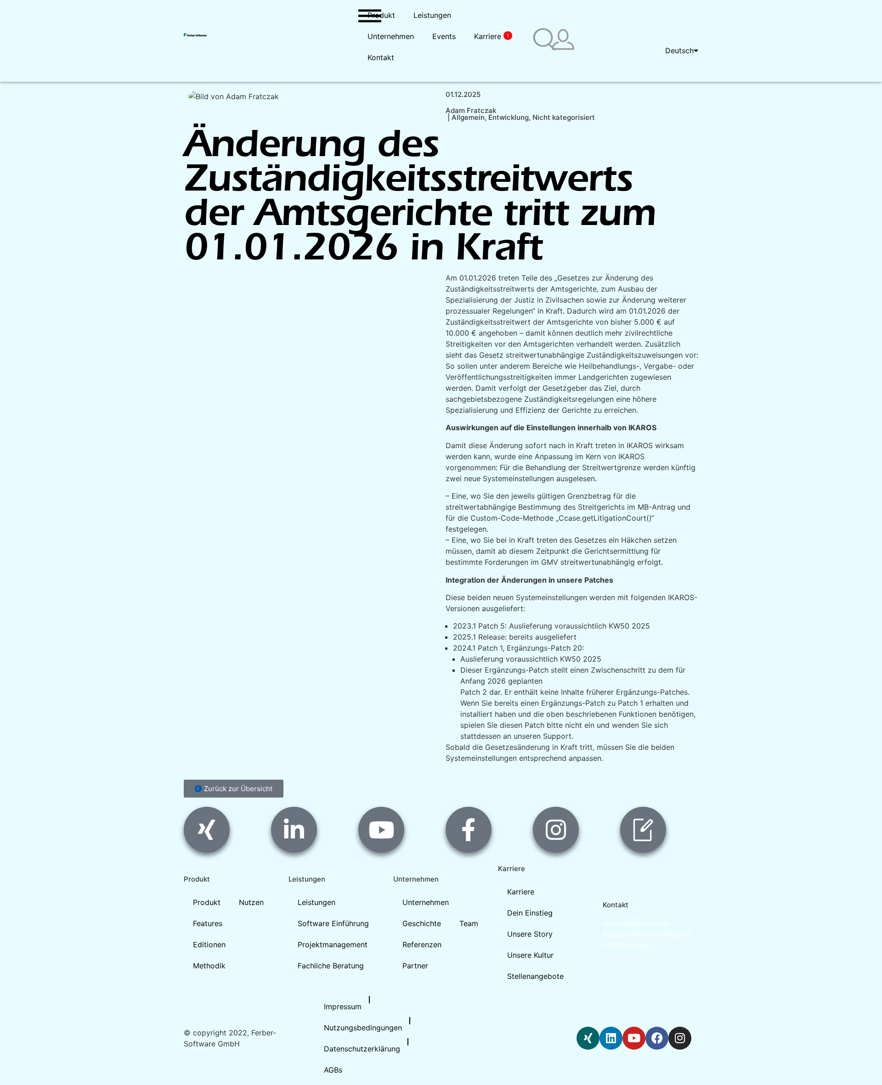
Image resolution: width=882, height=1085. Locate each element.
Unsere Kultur (530, 955)
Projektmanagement (333, 944)
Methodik (209, 965)
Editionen (209, 944)
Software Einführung (333, 923)
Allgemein (468, 117)
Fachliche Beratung (331, 965)
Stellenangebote (535, 976)
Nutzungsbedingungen (363, 1027)
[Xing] (588, 1038)
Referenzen (421, 944)
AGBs (333, 1069)
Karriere (491, 36)
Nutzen (251, 902)
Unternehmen (391, 36)
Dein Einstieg (530, 912)
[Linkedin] (610, 1038)
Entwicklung (508, 117)
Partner (415, 965)
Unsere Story (530, 934)
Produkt (381, 15)
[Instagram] (679, 1038)
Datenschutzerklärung (362, 1048)
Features (207, 923)
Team (468, 923)
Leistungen (432, 15)
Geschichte (421, 923)
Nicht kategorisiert (563, 117)
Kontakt (381, 57)
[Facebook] (656, 1038)
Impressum (343, 1006)
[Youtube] (633, 1038)
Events (444, 36)
